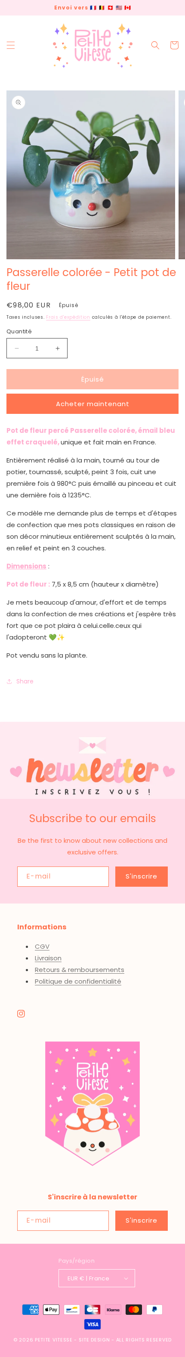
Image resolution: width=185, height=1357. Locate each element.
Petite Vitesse (54, 1339)
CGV (42, 946)
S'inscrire (141, 876)
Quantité (19, 331)
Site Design (94, 1339)
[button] (10, 45)
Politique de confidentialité (78, 981)
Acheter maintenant (93, 403)
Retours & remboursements (79, 969)
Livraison (48, 958)
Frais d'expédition (68, 317)
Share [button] (25, 681)
